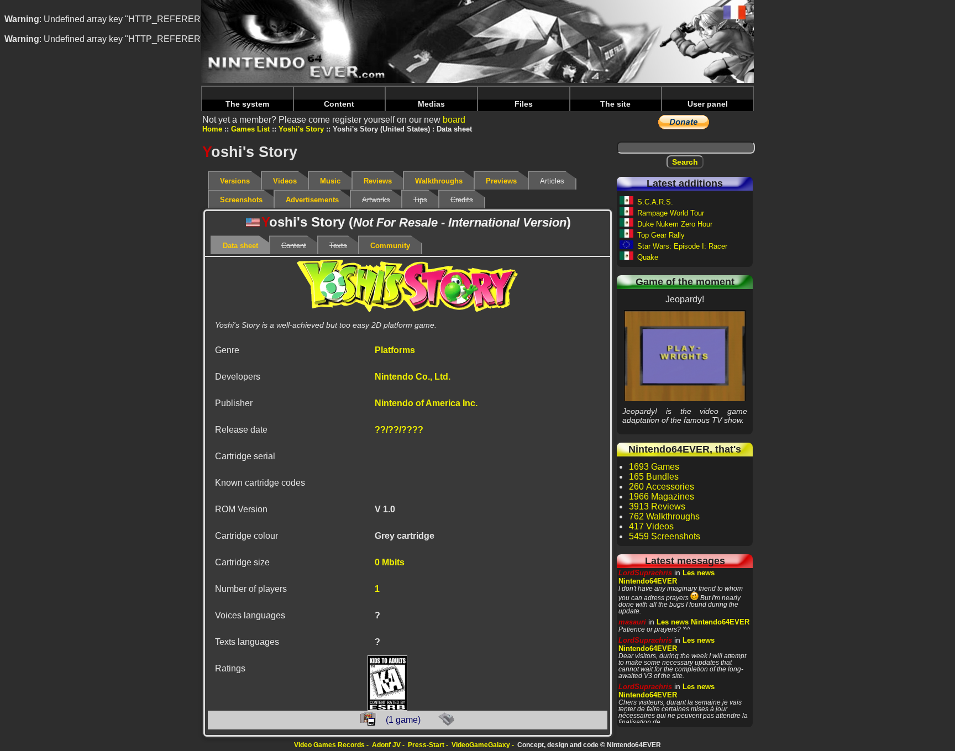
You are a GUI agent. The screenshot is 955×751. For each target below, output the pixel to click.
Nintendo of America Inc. (426, 403)
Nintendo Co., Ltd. (412, 376)
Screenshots (241, 200)
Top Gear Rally (661, 235)
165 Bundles (654, 476)
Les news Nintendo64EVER (666, 577)
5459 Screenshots (664, 536)
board (454, 119)
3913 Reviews (657, 506)
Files (524, 103)
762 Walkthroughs (664, 516)
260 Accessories (661, 486)
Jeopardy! (685, 355)
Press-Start (426, 745)
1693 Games (654, 466)
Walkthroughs (439, 181)
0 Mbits (390, 562)
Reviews (378, 181)
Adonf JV (386, 745)
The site (615, 103)
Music (330, 181)
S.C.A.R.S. (655, 202)
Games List (250, 129)
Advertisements (312, 200)
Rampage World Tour (670, 213)
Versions (235, 181)
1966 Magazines (661, 496)
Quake (647, 257)
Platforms (395, 350)
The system (247, 103)
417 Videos (651, 526)
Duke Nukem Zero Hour (674, 224)
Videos (285, 181)
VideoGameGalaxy (481, 745)
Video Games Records (329, 745)
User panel (708, 103)
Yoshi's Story (301, 129)
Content (339, 103)
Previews (501, 181)
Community (390, 245)
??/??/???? (399, 429)
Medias (431, 103)
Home (212, 129)
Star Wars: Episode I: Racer (682, 246)
